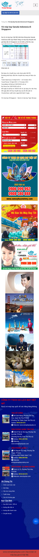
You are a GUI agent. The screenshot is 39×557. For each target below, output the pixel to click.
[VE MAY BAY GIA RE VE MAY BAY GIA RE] (6, 5)
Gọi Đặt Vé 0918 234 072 (10, 13)
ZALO (35, 521)
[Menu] (35, 5)
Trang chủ (4, 22)
